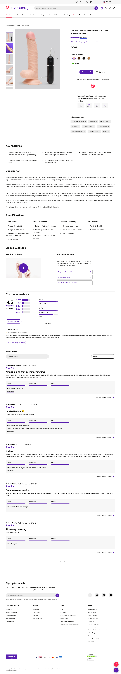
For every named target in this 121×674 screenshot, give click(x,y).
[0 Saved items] (110, 8)
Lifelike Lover (104, 122)
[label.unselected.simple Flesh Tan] (88, 58)
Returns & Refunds (10, 618)
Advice (92, 15)
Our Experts (36, 615)
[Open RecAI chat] (116, 664)
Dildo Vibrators (25, 25)
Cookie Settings (92, 627)
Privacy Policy (91, 621)
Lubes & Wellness (55, 15)
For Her (17, 15)
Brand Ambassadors (93, 636)
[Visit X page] (97, 595)
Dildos (105, 132)
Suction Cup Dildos (77, 132)
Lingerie (44, 15)
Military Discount (64, 618)
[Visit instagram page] (104, 595)
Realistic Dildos (93, 132)
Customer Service (12, 605)
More (90, 605)
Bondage (67, 15)
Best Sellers (83, 15)
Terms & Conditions (93, 618)
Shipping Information (11, 612)
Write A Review (13, 321)
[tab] (93, 79)
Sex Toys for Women (78, 122)
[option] (37, 59)
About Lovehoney (92, 609)
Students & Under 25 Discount (68, 615)
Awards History (92, 612)
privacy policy (53, 599)
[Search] (96, 8)
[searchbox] (28, 356)
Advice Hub (36, 609)
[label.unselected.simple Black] (83, 58)
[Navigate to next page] (72, 561)
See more (48, 323)
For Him (25, 15)
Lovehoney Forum (37, 618)
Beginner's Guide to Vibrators (67, 272)
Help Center (9, 609)
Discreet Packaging (11, 615)
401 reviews (83, 37)
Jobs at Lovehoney (92, 615)
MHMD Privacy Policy (93, 624)
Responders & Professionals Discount (70, 624)
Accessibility (91, 641)
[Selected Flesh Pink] (74, 58)
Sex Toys (9, 15)
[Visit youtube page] (111, 595)
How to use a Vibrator (64, 277)
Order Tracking (10, 621)
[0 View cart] (114, 8)
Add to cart (86, 72)
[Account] (106, 8)
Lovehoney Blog (37, 612)
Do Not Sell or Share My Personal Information (100, 630)
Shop (62, 605)
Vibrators (18, 25)
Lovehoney (60, 19)
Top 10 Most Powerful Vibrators (67, 283)
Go (57, 595)
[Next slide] (58, 59)
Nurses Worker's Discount (67, 621)
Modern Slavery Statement (95, 638)
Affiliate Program (92, 633)
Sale (74, 15)
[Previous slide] (17, 59)
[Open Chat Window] (116, 670)
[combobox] (66, 8)
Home (7, 25)
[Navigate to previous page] (49, 561)
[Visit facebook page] (90, 595)
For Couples (34, 15)
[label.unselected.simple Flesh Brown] (79, 58)
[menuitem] (9, 15)
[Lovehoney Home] (17, 7)
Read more (105, 456)
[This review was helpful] (113, 397)
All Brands (63, 612)
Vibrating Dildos (87, 127)
